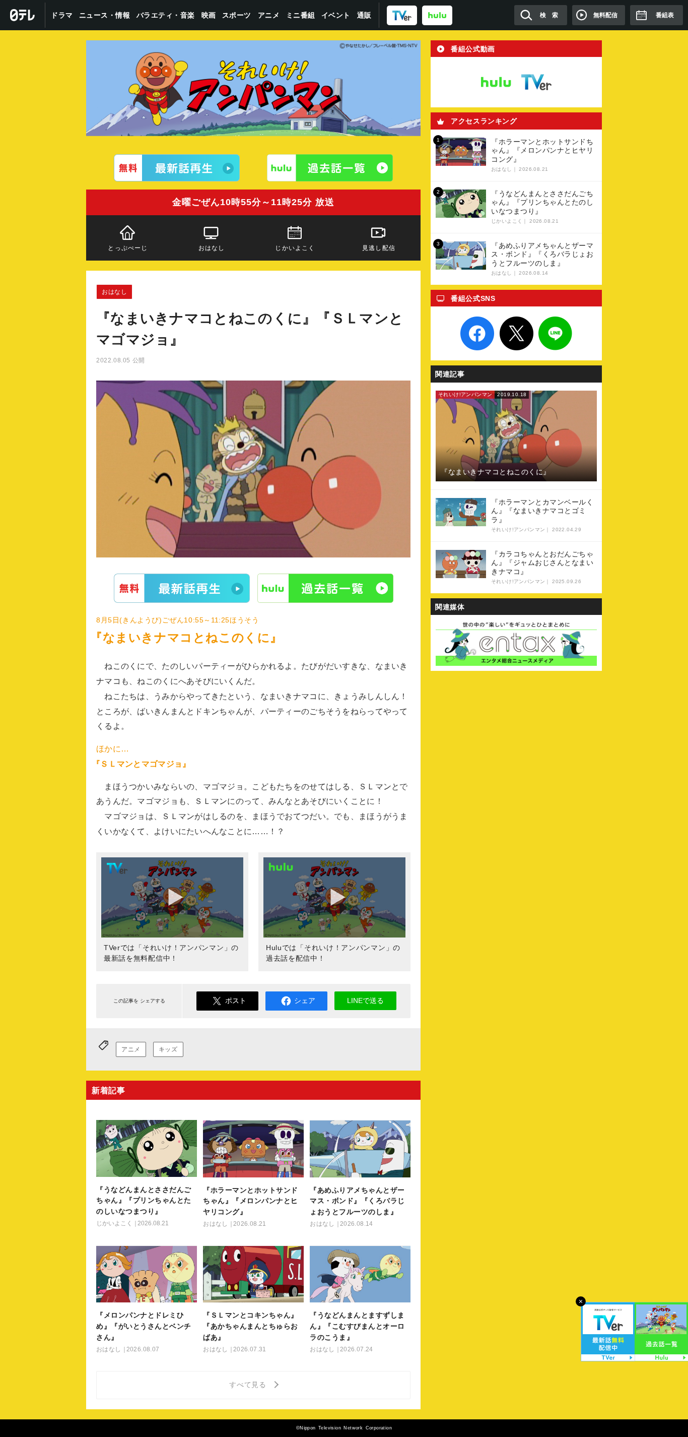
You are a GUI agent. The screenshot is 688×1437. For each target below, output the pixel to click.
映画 (208, 15)
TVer (182, 588)
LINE (555, 334)
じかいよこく (295, 248)
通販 (364, 15)
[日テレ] (22, 15)
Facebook (477, 334)
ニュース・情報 (104, 15)
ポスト (235, 1000)
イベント (336, 15)
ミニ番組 (300, 15)
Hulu (325, 588)
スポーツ (236, 15)
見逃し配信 (378, 248)
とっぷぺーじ (128, 248)
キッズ (168, 1049)
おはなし (211, 248)
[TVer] (402, 15)
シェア (304, 1000)
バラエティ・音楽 (165, 15)
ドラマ (62, 15)
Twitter (516, 334)
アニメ (269, 15)
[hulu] (437, 15)
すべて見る (249, 1385)
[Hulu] (330, 168)
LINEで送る (365, 1000)
